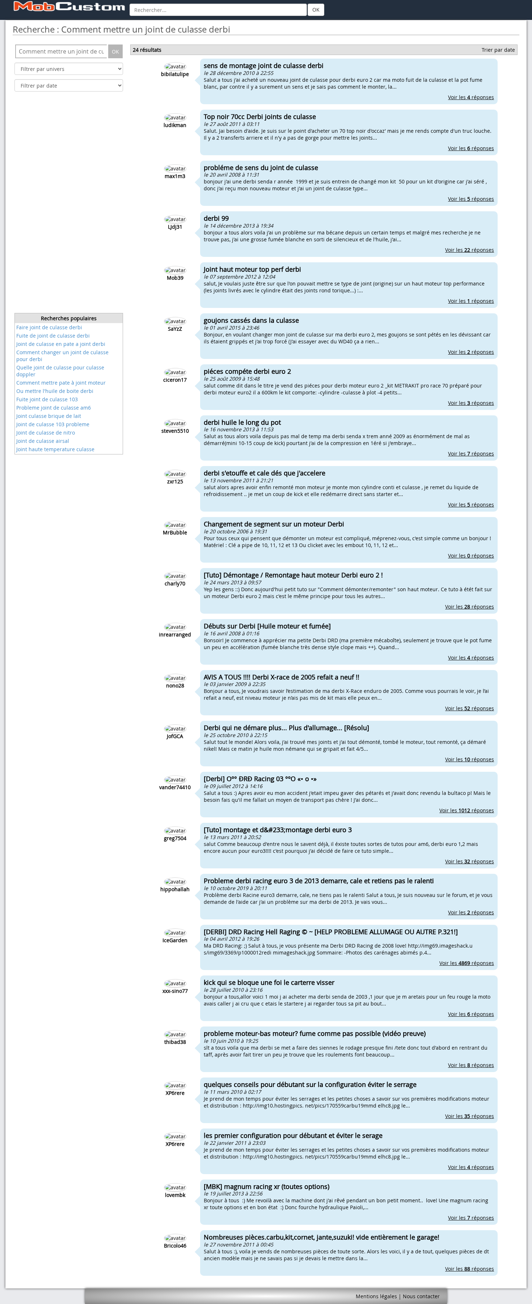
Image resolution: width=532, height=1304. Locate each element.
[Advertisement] (68, 204)
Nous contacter (421, 1296)
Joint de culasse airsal (42, 440)
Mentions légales (376, 1296)
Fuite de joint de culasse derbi (53, 335)
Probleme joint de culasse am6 (53, 407)
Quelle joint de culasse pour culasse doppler (60, 371)
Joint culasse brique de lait (48, 415)
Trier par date (498, 49)
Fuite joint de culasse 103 (47, 399)
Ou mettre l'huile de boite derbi (54, 391)
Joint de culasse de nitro (45, 432)
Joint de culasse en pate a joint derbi (60, 343)
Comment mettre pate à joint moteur (61, 382)
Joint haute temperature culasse (55, 449)
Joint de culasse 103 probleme (52, 424)
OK (316, 9)
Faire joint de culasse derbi (49, 327)
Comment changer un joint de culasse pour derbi (62, 356)
